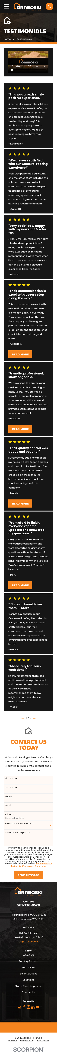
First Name (11, 778)
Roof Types (28, 967)
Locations (28, 979)
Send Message (28, 875)
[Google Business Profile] (19, 1007)
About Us (28, 955)
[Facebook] (24, 1007)
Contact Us (28, 992)
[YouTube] (37, 1007)
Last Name (11, 787)
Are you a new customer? (19, 823)
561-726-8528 (28, 904)
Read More (20, 354)
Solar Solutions (28, 973)
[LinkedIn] (33, 1007)
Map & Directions (28, 941)
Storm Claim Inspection (28, 986)
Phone (8, 796)
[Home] (27, 6)
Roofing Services (28, 961)
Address (9, 814)
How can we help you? (17, 832)
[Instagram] (28, 1007)
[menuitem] (12, 1041)
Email (8, 805)
